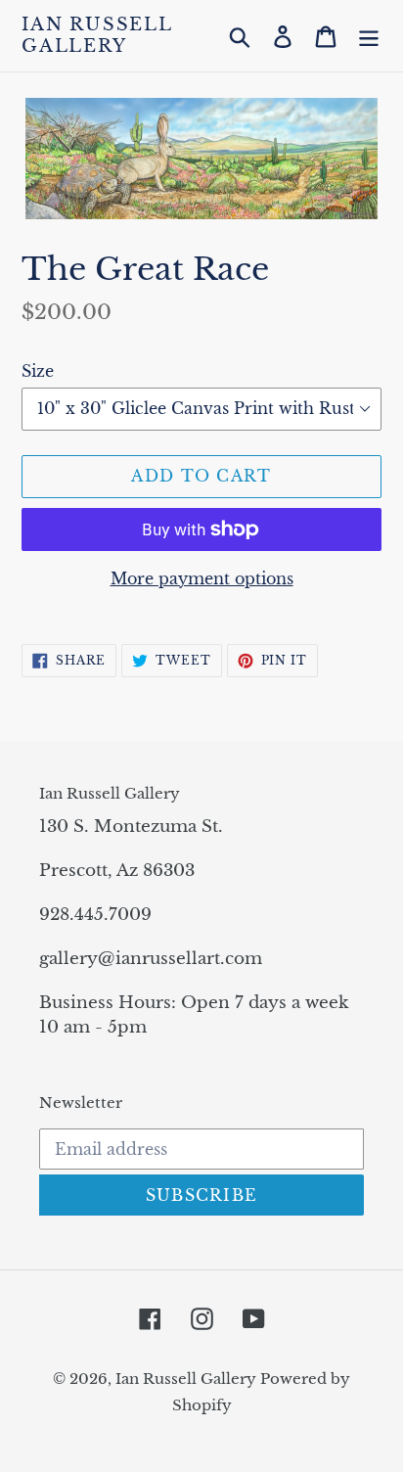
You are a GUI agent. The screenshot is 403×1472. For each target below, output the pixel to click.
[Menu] (368, 36)
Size (38, 371)
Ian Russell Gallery (97, 36)
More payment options (202, 578)
